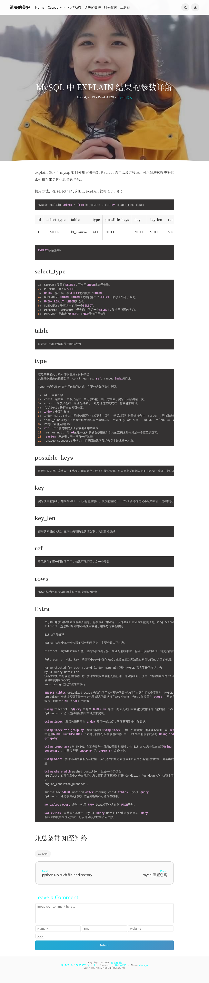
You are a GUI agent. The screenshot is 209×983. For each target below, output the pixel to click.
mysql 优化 (124, 97)
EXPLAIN (43, 853)
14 (111, 968)
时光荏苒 (110, 7)
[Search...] (185, 7)
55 (116, 968)
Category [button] (55, 7)
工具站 (125, 7)
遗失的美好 (20, 7)
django (143, 965)
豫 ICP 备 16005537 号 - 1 (78, 965)
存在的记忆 (116, 962)
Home (39, 7)
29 (106, 968)
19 (121, 968)
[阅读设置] (195, 7)
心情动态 (74, 7)
